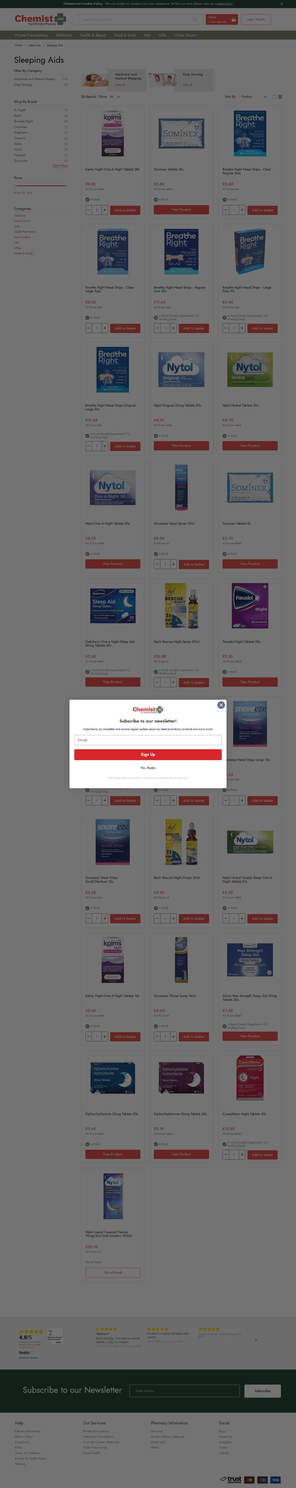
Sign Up (148, 754)
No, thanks (148, 768)
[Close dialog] (221, 705)
